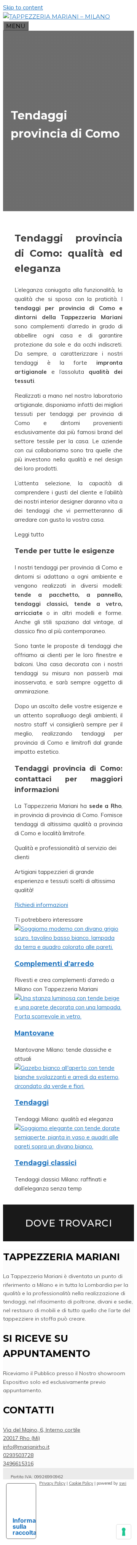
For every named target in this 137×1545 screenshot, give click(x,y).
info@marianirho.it (26, 1446)
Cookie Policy (81, 1483)
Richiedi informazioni (41, 904)
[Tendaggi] (68, 1086)
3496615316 (18, 1463)
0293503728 (18, 1455)
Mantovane (34, 1033)
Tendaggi (31, 1102)
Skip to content (23, 7)
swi (122, 1483)
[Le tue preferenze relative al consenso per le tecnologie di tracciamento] (123, 1532)
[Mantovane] (68, 1016)
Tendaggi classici (45, 1163)
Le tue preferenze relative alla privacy (15, 1499)
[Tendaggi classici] (68, 1146)
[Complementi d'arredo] (68, 947)
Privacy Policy (52, 1483)
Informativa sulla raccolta (24, 1526)
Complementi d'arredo (54, 964)
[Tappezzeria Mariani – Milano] (56, 16)
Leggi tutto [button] (29, 534)
